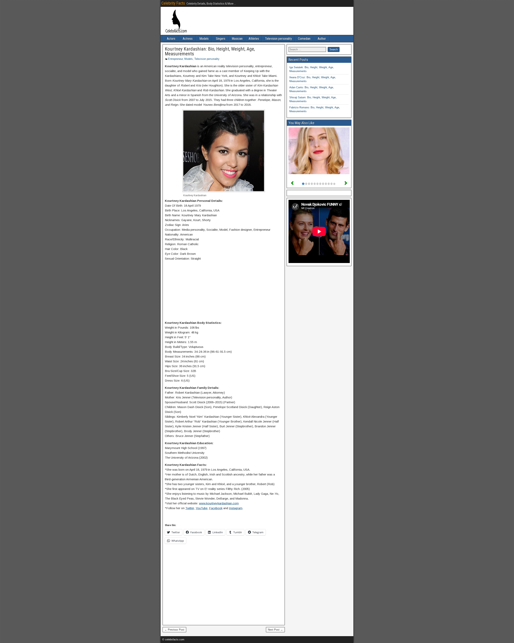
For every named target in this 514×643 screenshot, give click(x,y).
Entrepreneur (175, 58)
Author (322, 39)
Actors (171, 39)
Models (204, 39)
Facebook (215, 508)
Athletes (254, 39)
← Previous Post (174, 629)
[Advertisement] (223, 291)
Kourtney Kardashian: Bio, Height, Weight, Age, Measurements (210, 51)
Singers (220, 39)
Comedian (304, 39)
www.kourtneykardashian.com (219, 503)
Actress (188, 39)
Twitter (189, 508)
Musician (237, 39)
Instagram (235, 508)
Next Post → (275, 629)
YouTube (201, 508)
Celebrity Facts (173, 3)
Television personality (278, 39)
